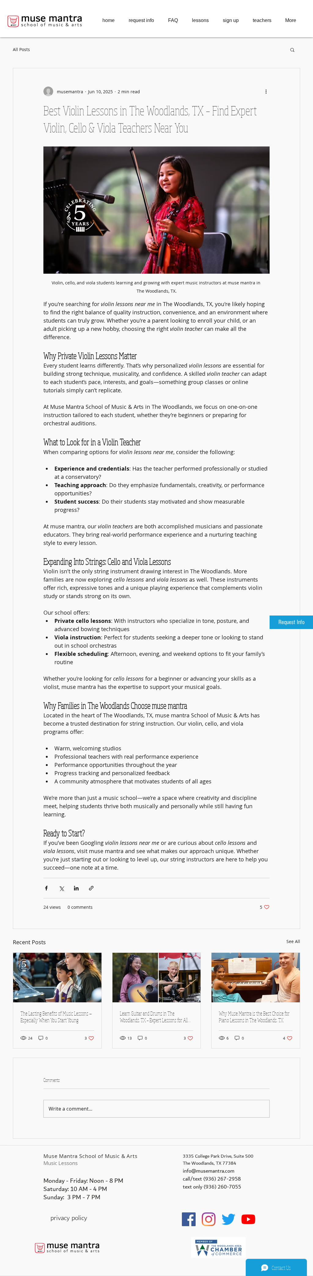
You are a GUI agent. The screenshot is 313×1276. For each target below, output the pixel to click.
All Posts (21, 49)
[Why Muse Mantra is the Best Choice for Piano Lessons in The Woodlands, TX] (256, 977)
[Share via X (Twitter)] (61, 888)
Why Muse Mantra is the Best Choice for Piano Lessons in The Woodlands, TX (254, 1016)
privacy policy (68, 1217)
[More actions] (266, 91)
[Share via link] (91, 888)
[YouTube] (248, 1219)
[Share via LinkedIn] (76, 888)
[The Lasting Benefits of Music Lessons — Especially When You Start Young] (57, 977)
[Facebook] (189, 1219)
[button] (292, 49)
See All (293, 941)
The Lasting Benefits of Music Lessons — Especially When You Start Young (56, 1016)
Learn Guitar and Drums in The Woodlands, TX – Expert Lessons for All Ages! (154, 1016)
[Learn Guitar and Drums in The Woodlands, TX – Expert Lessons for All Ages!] (156, 977)
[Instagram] (208, 1219)
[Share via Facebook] (46, 888)
